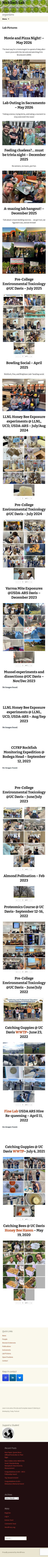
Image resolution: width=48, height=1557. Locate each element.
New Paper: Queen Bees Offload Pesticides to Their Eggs (14, 1454)
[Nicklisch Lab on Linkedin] (12, 1377)
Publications (6, 1346)
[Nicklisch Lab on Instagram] (5, 1377)
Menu (4, 19)
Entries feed (9, 1520)
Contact (5, 1361)
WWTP (21, 1032)
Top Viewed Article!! (11, 1478)
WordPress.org (10, 1527)
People (4, 1339)
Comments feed (10, 1524)
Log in (7, 1516)
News (4, 1336)
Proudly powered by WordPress (13, 1552)
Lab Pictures (6, 1353)
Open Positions (7, 1357)
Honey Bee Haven (19, 1230)
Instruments (6, 1350)
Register (8, 1513)
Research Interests (9, 1343)
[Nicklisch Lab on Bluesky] (19, 1377)
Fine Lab (11, 1111)
